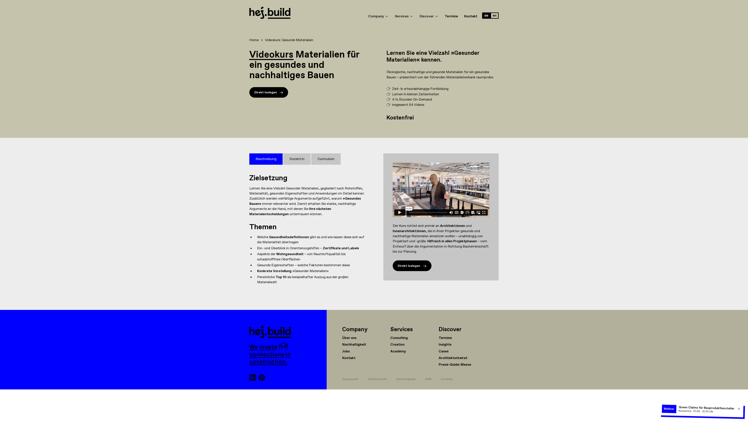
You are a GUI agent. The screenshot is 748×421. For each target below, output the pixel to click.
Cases (444, 351)
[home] (307, 13)
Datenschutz (377, 379)
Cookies (447, 379)
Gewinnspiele (406, 379)
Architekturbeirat (453, 358)
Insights (445, 344)
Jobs (346, 351)
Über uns (349, 338)
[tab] (266, 159)
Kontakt (470, 16)
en (495, 15)
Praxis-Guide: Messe (455, 364)
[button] (378, 12)
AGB (428, 379)
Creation (397, 344)
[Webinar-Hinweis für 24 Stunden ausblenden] (739, 409)
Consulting (399, 338)
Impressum (350, 379)
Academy (398, 351)
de (486, 15)
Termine (451, 16)
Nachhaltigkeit (354, 344)
